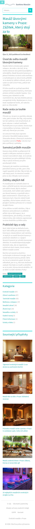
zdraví (22, 276)
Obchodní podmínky (20, 504)
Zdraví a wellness (10, 295)
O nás (9, 504)
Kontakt (20, 512)
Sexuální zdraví (10, 305)
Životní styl (8, 309)
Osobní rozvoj (9, 316)
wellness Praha (8, 276)
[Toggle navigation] (2, 2)
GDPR (14, 512)
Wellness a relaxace (11, 302)
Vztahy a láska (9, 322)
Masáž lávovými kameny (15, 274)
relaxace (16, 276)
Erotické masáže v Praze (17, 518)
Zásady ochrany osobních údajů (17, 508)
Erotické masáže (10, 292)
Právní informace (10, 319)
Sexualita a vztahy (10, 312)
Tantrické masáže (10, 298)
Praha (19, 141)
